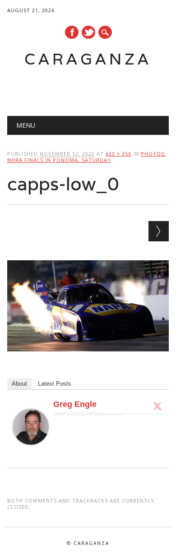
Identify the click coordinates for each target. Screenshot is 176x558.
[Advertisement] (91, 88)
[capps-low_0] (88, 360)
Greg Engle (75, 404)
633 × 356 (118, 153)
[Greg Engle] (31, 453)
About (19, 383)
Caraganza (88, 59)
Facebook (72, 32)
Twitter (88, 32)
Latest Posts (54, 383)
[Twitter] (157, 406)
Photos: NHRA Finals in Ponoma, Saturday (86, 156)
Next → (158, 231)
